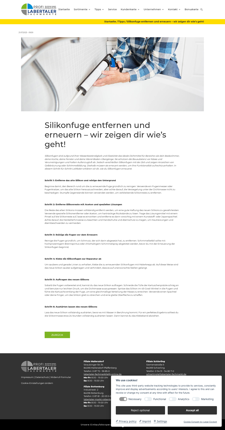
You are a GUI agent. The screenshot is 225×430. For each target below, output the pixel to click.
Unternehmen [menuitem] (152, 9)
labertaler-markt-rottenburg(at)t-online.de (107, 399)
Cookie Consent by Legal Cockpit (200, 421)
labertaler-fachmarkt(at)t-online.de (103, 374)
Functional (159, 399)
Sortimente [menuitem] (80, 9)
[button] (201, 9)
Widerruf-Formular (61, 377)
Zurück (57, 334)
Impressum (27, 377)
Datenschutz (42, 377)
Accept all (192, 410)
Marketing (207, 399)
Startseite (110, 21)
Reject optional (140, 410)
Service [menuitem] (112, 9)
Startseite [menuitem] (64, 9)
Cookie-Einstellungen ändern (37, 383)
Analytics (183, 399)
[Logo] (38, 9)
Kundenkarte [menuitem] (129, 9)
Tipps (121, 21)
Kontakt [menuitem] (173, 9)
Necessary (134, 399)
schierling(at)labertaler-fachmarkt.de (166, 374)
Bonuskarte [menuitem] (191, 9)
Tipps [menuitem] (98, 9)
